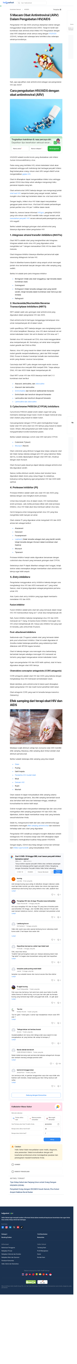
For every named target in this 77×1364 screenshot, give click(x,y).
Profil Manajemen (42, 1250)
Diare (17, 764)
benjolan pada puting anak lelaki (29, 968)
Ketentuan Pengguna (8, 1247)
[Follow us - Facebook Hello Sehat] (3, 1227)
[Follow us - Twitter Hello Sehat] (14, 1227)
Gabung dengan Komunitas (36, 1095)
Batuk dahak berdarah (25, 1049)
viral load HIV (15, 193)
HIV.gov (41, 212)
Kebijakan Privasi (7, 1250)
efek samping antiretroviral (38, 825)
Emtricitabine (20, 390)
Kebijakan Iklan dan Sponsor (10, 1257)
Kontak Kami (41, 1257)
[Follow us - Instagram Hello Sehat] (6, 1227)
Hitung (52, 1139)
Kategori (4, 1233)
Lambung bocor (23, 923)
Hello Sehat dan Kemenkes (10, 1263)
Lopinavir (18, 539)
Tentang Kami (41, 1247)
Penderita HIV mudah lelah (25, 774)
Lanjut (14, 890)
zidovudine (39, 383)
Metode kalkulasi (17, 1112)
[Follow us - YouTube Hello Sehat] (18, 1227)
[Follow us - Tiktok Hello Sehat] (22, 1227)
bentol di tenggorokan (25, 1069)
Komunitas (40, 1237)
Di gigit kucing (22, 986)
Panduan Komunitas (8, 1260)
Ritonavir (18, 445)
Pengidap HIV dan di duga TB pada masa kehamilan (36, 900)
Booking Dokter (7, 1237)
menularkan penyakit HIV (20, 218)
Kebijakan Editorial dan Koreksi (11, 1253)
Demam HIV (19, 782)
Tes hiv (19, 1009)
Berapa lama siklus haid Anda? (21, 1128)
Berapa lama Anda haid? (19, 1132)
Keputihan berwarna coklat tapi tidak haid (33, 945)
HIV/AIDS (26, 9)
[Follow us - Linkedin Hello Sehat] (10, 1227)
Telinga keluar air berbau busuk (29, 1029)
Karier (39, 1253)
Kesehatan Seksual (15, 9)
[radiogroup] (36, 1118)
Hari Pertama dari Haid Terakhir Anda (23, 1123)
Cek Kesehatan (42, 1233)
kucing (19, 878)
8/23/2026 (48, 1123)
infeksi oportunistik (20, 847)
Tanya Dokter (58, 871)
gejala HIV (26, 174)
